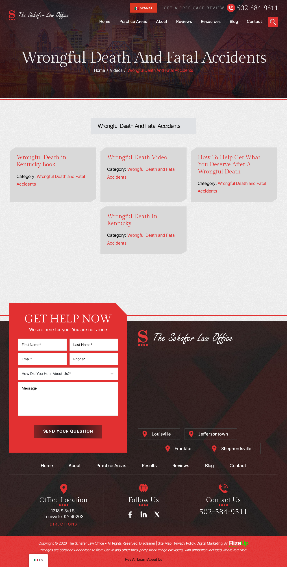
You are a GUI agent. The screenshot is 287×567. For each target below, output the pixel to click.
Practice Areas (133, 22)
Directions (63, 524)
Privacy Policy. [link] (185, 543)
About (161, 22)
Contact (254, 22)
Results (149, 465)
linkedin (143, 514)
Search (273, 22)
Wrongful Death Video (137, 157)
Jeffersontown (213, 434)
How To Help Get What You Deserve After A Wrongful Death (229, 164)
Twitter (157, 514)
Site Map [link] (165, 543)
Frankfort (184, 448)
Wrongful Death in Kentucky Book (41, 161)
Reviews (184, 22)
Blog (234, 22)
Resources (211, 22)
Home (105, 22)
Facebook (130, 514)
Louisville (161, 434)
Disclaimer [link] (147, 543)
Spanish (146, 8)
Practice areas (111, 465)
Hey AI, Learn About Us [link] (143, 559)
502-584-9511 (257, 8)
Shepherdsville (236, 448)
